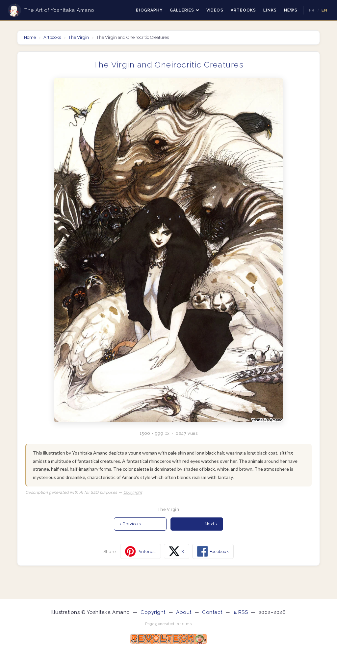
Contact (212, 612)
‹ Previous (130, 523)
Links (269, 10)
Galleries (182, 10)
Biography (149, 10)
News (291, 10)
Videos (214, 10)
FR (312, 10)
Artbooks (243, 10)
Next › (211, 523)
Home (30, 37)
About (184, 612)
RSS (243, 612)
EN (324, 10)
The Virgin (78, 37)
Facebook (219, 551)
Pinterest (147, 551)
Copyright (132, 492)
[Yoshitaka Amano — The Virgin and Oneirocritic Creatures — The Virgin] (168, 250)
